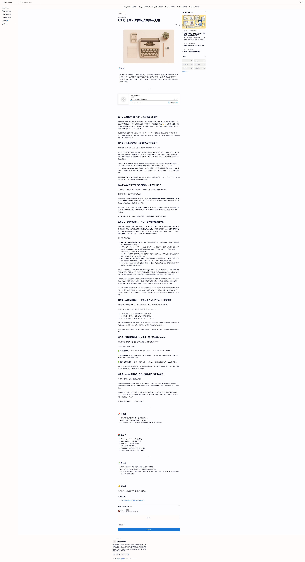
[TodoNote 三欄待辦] (170, 7)
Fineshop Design (206, 559)
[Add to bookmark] (204, 17)
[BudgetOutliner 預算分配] (130, 7)
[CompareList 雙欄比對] (144, 7)
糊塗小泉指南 (8, 2)
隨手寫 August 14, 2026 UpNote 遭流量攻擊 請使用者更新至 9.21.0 (194, 34)
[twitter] (200, 60)
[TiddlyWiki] (187, 68)
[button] (3, 2)
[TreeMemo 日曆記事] (182, 7)
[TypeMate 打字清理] (194, 7)
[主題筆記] (121, 524)
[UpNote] (198, 31)
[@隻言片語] (192, 43)
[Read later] (176, 25)
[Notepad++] (200, 64)
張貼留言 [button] (149, 529)
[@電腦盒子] (193, 31)
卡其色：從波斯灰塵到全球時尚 (192, 51)
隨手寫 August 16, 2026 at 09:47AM (194, 45)
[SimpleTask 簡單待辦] (157, 7)
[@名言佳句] (200, 68)
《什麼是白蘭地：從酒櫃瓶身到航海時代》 (133, 500)
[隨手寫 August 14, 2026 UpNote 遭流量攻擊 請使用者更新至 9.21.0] (194, 22)
